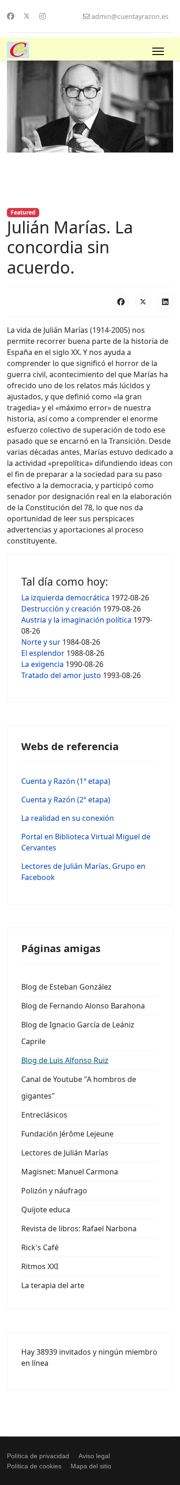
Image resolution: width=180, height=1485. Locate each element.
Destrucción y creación (61, 609)
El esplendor (43, 653)
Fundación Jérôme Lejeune (67, 1134)
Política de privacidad (38, 1456)
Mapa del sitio (91, 1466)
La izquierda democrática (65, 598)
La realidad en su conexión (67, 818)
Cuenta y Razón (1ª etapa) (65, 781)
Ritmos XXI (39, 1266)
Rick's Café (40, 1247)
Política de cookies (34, 1466)
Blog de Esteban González (66, 987)
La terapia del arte (52, 1285)
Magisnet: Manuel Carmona (69, 1172)
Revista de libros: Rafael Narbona (79, 1228)
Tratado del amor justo (61, 675)
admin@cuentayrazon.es (129, 16)
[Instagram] (42, 16)
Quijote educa (45, 1209)
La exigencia (42, 664)
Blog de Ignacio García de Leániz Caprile (77, 1033)
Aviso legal (94, 1456)
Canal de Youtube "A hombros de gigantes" (78, 1087)
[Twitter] (27, 16)
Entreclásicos (44, 1115)
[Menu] (158, 51)
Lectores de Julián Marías (64, 1153)
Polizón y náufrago (54, 1191)
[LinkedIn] (165, 301)
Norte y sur (40, 642)
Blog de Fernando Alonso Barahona (83, 1006)
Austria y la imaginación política (76, 620)
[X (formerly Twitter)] (143, 301)
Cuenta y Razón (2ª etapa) (65, 799)
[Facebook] (10, 16)
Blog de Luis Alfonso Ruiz (64, 1060)
